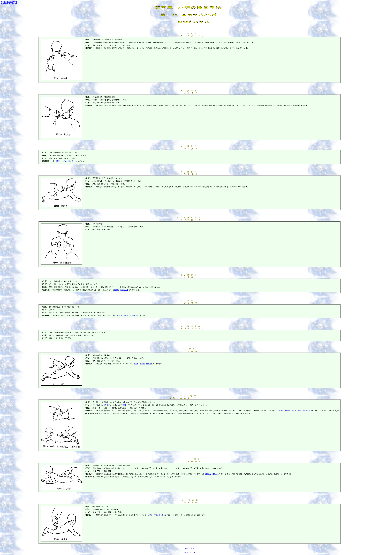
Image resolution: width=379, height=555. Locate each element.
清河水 (136, 364)
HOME (186, 552)
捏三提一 (125, 405)
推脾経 (116, 290)
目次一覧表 (189, 548)
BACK (192, 552)
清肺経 (58, 161)
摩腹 (155, 515)
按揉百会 (208, 474)
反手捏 (107, 405)
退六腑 (142, 364)
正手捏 (94, 405)
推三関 (132, 315)
